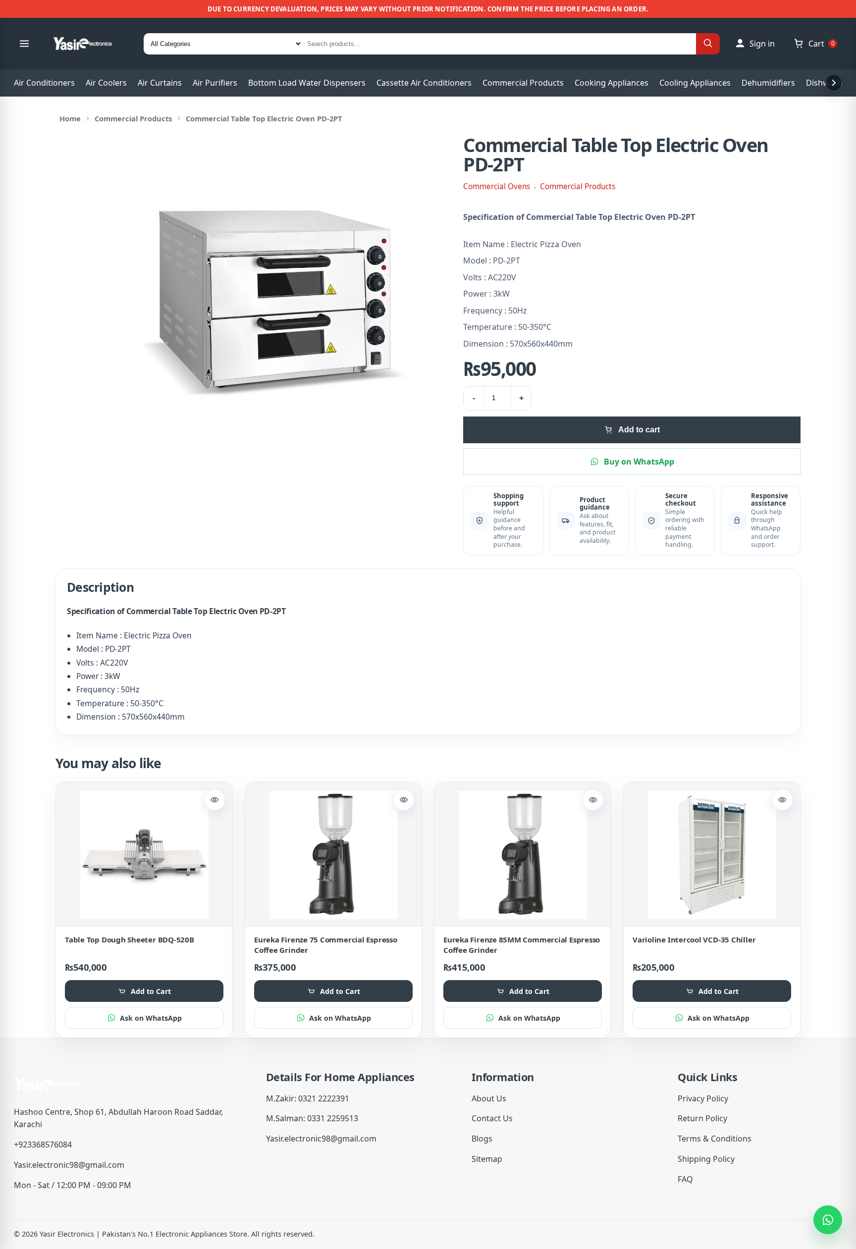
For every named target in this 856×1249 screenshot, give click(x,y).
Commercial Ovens (496, 186)
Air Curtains (160, 82)
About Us (489, 1098)
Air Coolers (106, 82)
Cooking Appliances (611, 82)
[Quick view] (214, 800)
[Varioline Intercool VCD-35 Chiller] (712, 855)
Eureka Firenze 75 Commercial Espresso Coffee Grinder (325, 945)
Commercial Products (523, 82)
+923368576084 (43, 1144)
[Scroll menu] (833, 82)
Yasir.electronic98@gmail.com (69, 1164)
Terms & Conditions (714, 1138)
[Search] (708, 43)
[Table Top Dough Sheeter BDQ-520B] (144, 855)
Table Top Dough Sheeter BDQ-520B (129, 939)
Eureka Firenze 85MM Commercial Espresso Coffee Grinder (521, 945)
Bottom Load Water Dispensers (307, 82)
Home (70, 118)
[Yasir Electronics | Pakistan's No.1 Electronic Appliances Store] (89, 43)
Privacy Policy (703, 1098)
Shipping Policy (706, 1158)
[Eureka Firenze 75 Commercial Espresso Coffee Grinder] (333, 855)
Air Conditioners (44, 82)
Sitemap (487, 1158)
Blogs (482, 1138)
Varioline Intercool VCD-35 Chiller (694, 939)
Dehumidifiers (768, 82)
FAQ (685, 1179)
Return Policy (702, 1118)
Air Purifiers (215, 82)
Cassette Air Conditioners (424, 82)
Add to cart (639, 429)
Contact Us (492, 1118)
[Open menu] (24, 43)
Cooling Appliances (695, 82)
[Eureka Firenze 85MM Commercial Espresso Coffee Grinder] (522, 855)
